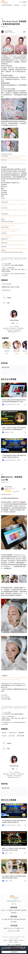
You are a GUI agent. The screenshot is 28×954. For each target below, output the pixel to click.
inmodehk (12, 735)
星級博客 (17, 910)
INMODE (4, 732)
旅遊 (13, 269)
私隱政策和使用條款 (15, 948)
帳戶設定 (10, 919)
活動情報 (8, 271)
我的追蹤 (22, 919)
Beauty (19, 936)
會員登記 (24, 2)
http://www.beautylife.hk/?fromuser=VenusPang (11, 230)
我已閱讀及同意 (14, 952)
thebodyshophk (6, 284)
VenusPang (8, 31)
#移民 (18, 931)
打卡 (9, 269)
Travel (11, 936)
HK (15, 936)
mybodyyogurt (6, 290)
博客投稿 (13, 913)
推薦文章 (11, 910)
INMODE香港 (20, 735)
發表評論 (5, 367)
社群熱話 (16, 5)
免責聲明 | (11, 940)
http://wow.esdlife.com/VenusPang (14, 248)
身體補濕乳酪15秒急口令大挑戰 (10, 287)
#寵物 (5, 928)
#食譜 (18, 928)
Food (23, 936)
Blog (12, 938)
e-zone (16, 938)
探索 (2, 910)
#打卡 (13, 928)
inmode (4, 735)
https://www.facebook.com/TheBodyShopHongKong (14, 157)
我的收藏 (16, 919)
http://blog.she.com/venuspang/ (13, 245)
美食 (16, 269)
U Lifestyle (6, 936)
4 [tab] (17, 10)
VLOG (6, 910)
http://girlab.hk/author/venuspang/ (12, 252)
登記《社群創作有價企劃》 (17, 265)
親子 (19, 269)
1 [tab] (11, 10)
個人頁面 (4, 919)
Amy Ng (6, 350)
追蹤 (24, 32)
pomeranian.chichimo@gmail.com (13, 200)
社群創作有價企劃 (6, 5)
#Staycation (12, 931)
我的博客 (13, 922)
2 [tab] (13, 10)
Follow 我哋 (5, 275)
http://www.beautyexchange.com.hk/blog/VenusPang (14, 224)
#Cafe (22, 928)
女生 (2, 18)
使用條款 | (16, 940)
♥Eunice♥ (16, 350)
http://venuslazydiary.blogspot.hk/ (14, 241)
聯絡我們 (16, 942)
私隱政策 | (22, 940)
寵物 (23, 269)
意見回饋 (23, 910)
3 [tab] (15, 10)
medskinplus (13, 732)
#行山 (9, 928)
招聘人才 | (11, 942)
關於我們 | (6, 940)
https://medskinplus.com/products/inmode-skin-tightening (14, 678)
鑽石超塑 (21, 732)
